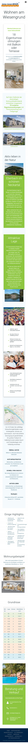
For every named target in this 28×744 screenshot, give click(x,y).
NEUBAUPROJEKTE (8, 732)
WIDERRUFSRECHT (9, 736)
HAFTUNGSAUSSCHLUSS (14, 738)
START (8, 730)
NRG (10, 4)
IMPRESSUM (16, 734)
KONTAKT (9, 734)
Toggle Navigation (26, 2)
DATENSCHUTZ (18, 736)
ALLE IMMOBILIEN (18, 732)
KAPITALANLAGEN (15, 730)
